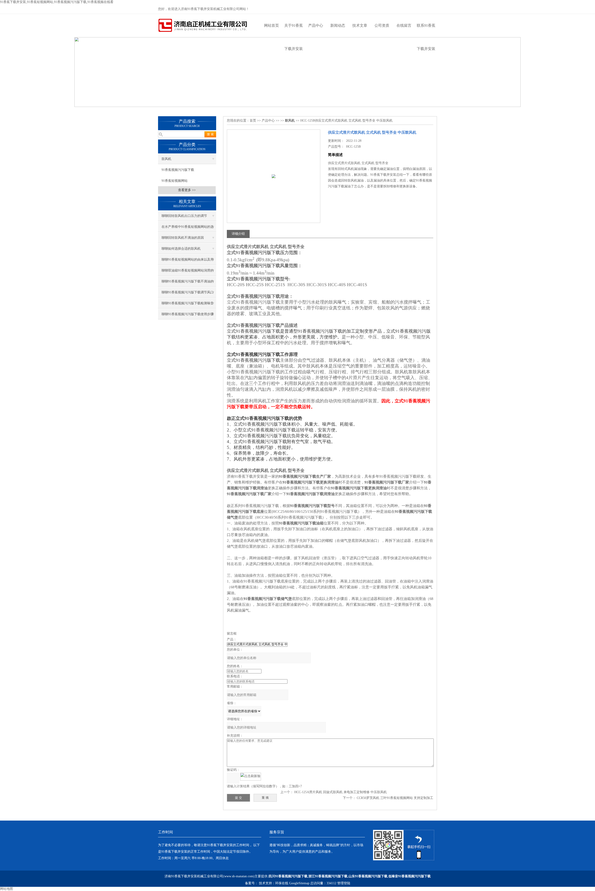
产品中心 (315, 25)
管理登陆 (343, 883)
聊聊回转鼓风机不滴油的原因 (183, 237)
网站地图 (6, 889)
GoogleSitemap (299, 883)
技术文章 (359, 25)
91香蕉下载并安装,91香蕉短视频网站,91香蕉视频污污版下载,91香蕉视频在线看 (56, 2)
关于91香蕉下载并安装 (293, 30)
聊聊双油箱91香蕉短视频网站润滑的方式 (188, 272)
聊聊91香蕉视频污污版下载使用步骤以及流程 (188, 315)
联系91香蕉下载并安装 (426, 30)
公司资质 (381, 25)
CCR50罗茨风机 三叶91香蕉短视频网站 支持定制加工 (395, 798)
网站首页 (271, 25)
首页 (253, 120)
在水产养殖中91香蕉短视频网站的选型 (188, 228)
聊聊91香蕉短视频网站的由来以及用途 (188, 261)
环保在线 (281, 883)
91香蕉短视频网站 (175, 180)
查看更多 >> (187, 190)
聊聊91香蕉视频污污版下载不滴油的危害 (188, 283)
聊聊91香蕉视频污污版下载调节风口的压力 (188, 294)
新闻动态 (337, 25)
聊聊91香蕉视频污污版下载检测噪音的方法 (188, 304)
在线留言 (404, 25)
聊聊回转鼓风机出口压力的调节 (184, 216)
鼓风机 (166, 159)
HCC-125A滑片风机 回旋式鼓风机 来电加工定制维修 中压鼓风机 (340, 792)
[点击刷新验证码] (250, 777)
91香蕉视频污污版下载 (178, 170)
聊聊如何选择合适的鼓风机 (181, 248)
